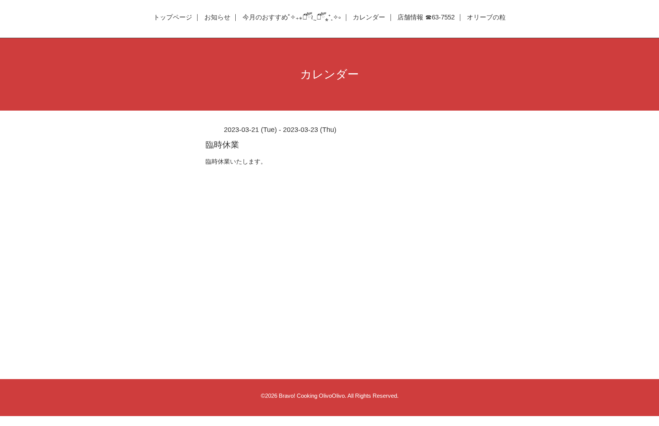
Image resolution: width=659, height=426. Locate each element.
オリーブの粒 (486, 17)
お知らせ (217, 17)
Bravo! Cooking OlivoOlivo (312, 395)
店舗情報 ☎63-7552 (426, 17)
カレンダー (369, 17)
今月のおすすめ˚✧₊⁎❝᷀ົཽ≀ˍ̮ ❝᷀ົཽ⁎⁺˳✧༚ (292, 17)
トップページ (172, 17)
